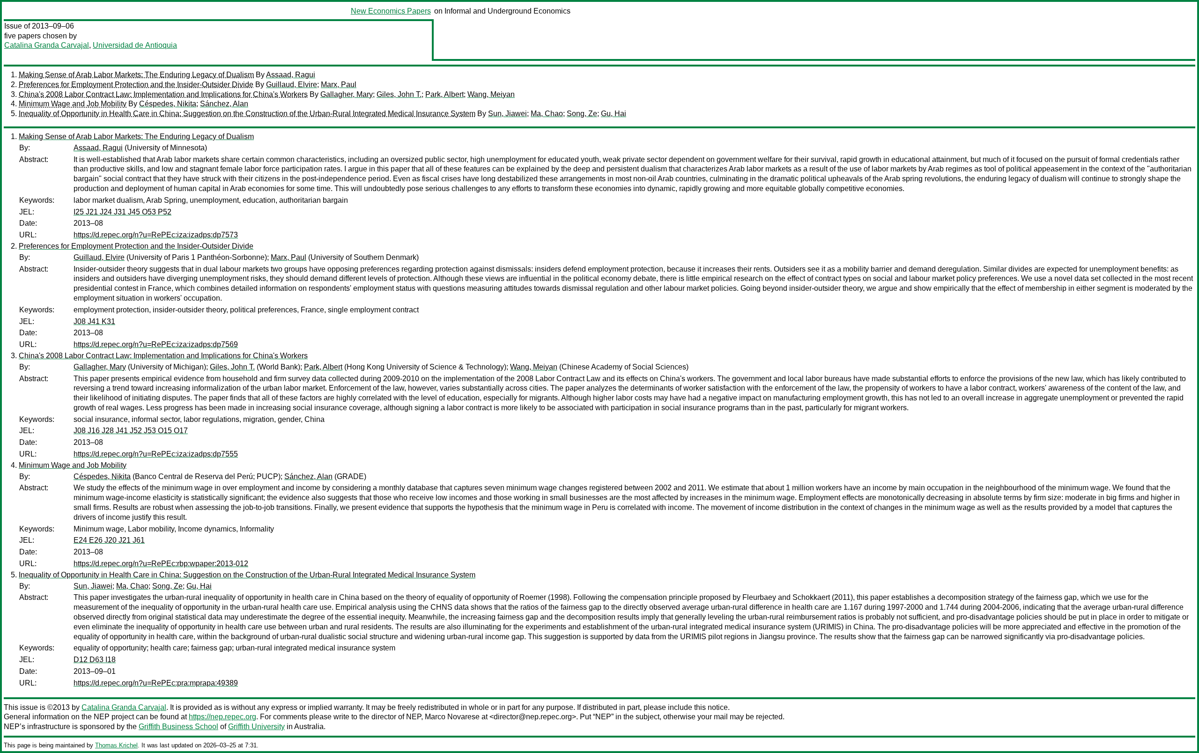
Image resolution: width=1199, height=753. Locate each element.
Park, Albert (444, 94)
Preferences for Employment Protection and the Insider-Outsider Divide (136, 85)
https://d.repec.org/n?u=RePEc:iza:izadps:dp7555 (156, 454)
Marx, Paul (338, 85)
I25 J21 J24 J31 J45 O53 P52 (122, 212)
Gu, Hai (613, 114)
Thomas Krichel (116, 745)
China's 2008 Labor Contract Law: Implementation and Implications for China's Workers (163, 94)
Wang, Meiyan (491, 94)
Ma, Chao (547, 114)
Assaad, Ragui (290, 75)
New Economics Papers (391, 11)
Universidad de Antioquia (135, 45)
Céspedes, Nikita (167, 104)
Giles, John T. (399, 94)
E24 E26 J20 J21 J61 (109, 540)
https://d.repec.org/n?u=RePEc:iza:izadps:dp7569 (156, 344)
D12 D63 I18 (95, 660)
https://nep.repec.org (222, 717)
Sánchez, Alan (224, 104)
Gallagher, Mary (346, 94)
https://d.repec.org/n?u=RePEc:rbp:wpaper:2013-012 (161, 564)
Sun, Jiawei (507, 114)
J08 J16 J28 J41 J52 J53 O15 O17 (131, 431)
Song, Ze (582, 114)
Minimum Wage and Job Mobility (72, 104)
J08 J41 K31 (94, 321)
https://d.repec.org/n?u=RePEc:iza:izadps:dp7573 (156, 235)
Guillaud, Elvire (291, 85)
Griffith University (256, 727)
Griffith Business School (178, 727)
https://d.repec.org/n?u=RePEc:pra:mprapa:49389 (156, 683)
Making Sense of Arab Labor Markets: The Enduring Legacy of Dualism (136, 75)
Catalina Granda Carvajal (46, 45)
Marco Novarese (452, 717)
